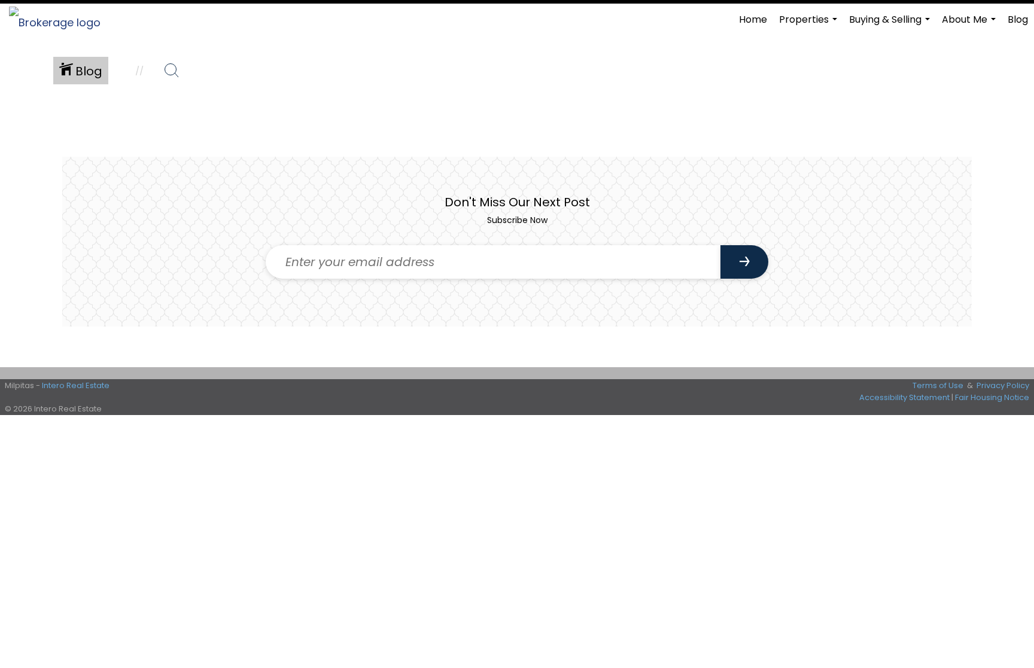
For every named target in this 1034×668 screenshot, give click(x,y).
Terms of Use (938, 385)
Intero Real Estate (76, 385)
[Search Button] (172, 70)
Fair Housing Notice (992, 397)
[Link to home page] (60, 20)
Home (753, 19)
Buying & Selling (891, 24)
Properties (809, 24)
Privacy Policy (1003, 385)
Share (1014, 127)
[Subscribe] (744, 262)
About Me (970, 24)
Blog (1018, 19)
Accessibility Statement (904, 397)
